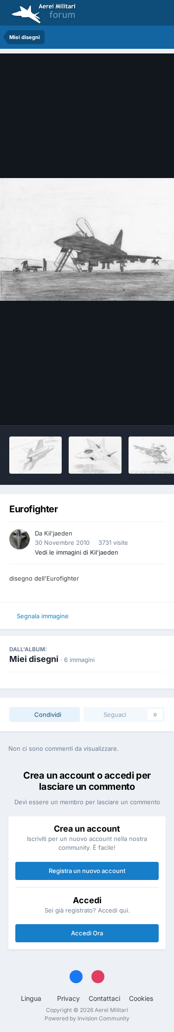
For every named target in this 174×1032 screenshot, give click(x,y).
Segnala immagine (43, 616)
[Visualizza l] (35, 455)
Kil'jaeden (58, 533)
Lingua (32, 998)
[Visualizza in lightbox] (87, 239)
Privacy (68, 998)
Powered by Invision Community (87, 1018)
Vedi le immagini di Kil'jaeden (76, 552)
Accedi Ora (87, 933)
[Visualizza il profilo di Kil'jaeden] (19, 539)
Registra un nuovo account (87, 870)
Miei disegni (33, 659)
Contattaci (104, 998)
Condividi (46, 714)
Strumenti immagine (123, 408)
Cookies (141, 998)
